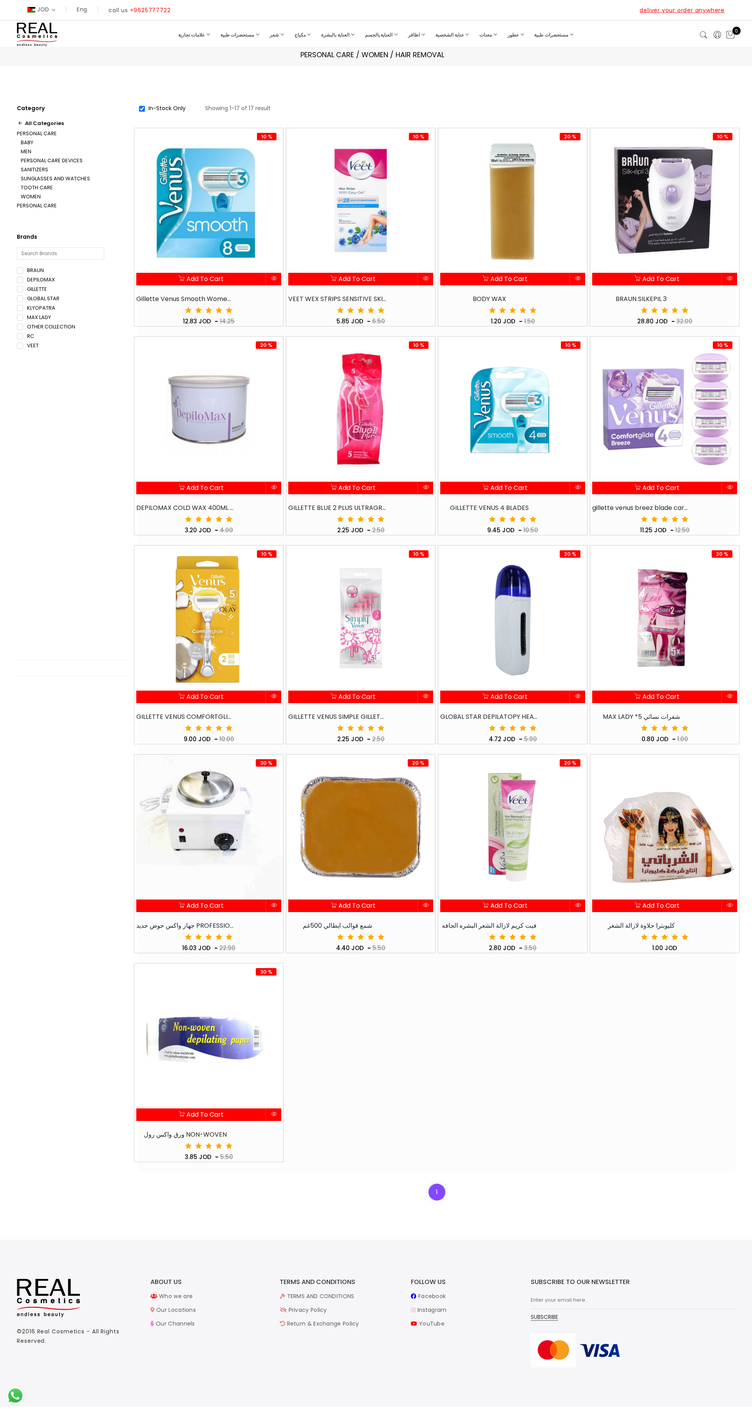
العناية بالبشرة (336, 34)
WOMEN (31, 196)
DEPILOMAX (41, 279)
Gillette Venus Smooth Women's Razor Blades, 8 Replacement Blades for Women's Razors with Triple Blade (185, 298)
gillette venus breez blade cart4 (641, 507)
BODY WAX (489, 298)
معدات (486, 34)
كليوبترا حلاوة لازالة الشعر (641, 925)
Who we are (175, 1296)
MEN (26, 151)
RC (30, 336)
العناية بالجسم (379, 34)
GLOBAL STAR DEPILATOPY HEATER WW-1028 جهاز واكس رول (489, 716)
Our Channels (174, 1324)
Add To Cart (204, 278)
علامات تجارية (192, 34)
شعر (275, 34)
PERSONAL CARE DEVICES (52, 160)
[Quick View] (273, 279)
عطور (514, 34)
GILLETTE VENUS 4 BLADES (489, 507)
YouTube (431, 1324)
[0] (730, 35)
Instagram (431, 1310)
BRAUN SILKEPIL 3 (641, 298)
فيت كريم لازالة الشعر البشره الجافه (489, 925)
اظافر (414, 34)
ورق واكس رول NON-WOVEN (185, 1134)
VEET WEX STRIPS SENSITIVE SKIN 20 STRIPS (337, 298)
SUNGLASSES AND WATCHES (55, 178)
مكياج (301, 34)
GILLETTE (37, 289)
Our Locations (175, 1310)
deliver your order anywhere (682, 10)
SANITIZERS (34, 169)
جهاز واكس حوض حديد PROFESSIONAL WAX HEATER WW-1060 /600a (185, 925)
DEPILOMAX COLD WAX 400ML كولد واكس (185, 507)
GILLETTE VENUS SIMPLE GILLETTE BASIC (337, 716)
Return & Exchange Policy (322, 1324)
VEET (33, 345)
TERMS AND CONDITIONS (319, 1296)
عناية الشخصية (450, 34)
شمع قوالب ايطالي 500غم (337, 925)
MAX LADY (39, 317)
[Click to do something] (15, 1395)
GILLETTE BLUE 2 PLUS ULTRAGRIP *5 (337, 507)
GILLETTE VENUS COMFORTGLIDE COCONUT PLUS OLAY (185, 716)
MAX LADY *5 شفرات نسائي (641, 716)
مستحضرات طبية (238, 34)
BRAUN (35, 270)
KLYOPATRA (41, 308)
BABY (27, 142)
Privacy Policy (307, 1310)
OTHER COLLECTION (51, 326)
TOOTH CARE (37, 187)
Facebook (431, 1296)
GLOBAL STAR (43, 298)
